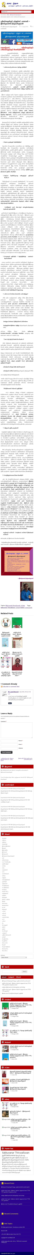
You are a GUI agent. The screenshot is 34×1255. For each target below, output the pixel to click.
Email (20, 744)
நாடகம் (3, 907)
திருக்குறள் (4, 897)
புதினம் (3, 927)
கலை (3, 872)
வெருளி (3, 945)
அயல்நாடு (4, 838)
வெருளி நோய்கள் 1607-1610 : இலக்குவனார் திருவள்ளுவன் (13, 806)
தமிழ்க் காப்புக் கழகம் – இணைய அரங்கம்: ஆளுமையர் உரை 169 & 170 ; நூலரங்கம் (21, 1055)
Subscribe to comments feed (11, 686)
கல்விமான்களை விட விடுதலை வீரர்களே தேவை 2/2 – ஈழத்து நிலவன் (7, 759)
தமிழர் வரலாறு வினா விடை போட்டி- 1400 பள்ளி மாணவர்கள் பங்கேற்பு (14, 1241)
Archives (3, 955)
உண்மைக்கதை (5, 860)
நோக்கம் (3, 1230)
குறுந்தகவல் (4, 883)
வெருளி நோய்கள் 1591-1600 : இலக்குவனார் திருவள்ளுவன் (13, 824)
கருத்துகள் (11, 977)
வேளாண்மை (5, 950)
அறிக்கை (4, 840)
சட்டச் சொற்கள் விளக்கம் (13, 1168)
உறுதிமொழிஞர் (5, 864)
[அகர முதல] (17, 7)
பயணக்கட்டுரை (5, 917)
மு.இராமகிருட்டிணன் (6, 935)
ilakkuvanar (10, 1155)
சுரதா (24, 1170)
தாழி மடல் (24, 1158)
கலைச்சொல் (5, 1170)
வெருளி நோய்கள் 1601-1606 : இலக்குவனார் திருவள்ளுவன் (13, 815)
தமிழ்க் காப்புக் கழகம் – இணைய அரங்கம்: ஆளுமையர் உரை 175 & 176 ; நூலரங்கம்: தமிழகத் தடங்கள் (16, 984)
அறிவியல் (4, 842)
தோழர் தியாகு (12, 1170)
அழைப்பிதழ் (4, 844)
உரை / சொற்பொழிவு (6, 862)
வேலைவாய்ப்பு (5, 948)
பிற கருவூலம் (5, 925)
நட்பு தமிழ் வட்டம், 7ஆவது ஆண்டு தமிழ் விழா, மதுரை (6, 673)
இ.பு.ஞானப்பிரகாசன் (13, 691)
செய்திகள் (4, 889)
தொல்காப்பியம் (5, 905)
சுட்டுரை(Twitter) (20, 607)
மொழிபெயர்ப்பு (5, 939)
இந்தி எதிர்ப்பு (5, 850)
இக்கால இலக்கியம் (6, 846)
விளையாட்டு (4, 943)
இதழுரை (4, 848)
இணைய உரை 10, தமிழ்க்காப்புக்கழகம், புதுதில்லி (17, 654)
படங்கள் (4, 911)
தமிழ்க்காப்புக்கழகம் (7, 1166)
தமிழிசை (4, 895)
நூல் (4, 1155)
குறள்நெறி (4, 881)
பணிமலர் (4, 913)
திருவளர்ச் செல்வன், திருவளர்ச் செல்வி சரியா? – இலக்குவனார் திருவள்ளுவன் (17, 675)
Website (21, 748)
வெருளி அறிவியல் (6, 946)
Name (20, 740)
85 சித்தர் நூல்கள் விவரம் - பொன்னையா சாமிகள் (11, 1227)
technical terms (25, 1168)
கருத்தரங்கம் (5, 870)
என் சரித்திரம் (19, 1170)
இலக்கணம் (4, 852)
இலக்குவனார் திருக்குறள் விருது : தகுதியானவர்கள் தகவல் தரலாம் (16, 981)
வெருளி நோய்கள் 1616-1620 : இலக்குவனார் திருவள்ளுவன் (13, 788)
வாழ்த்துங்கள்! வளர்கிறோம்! (7, 1237)
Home (8, 14)
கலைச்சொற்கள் (5, 873)
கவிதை (3, 875)
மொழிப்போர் (4, 941)
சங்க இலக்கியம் (5, 885)
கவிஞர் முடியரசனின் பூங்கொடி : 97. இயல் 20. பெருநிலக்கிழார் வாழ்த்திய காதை (21, 1136)
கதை (3, 868)
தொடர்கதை (4, 903)
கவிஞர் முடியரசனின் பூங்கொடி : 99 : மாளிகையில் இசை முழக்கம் (21, 1119)
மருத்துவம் (4, 933)
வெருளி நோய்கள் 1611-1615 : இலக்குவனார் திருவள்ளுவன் (13, 797)
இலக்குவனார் (5, 854)
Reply (10, 703)
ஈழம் (3, 858)
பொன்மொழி (4, 931)
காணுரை (4, 877)
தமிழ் (11, 1162)
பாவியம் (3, 921)
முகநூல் (4, 937)
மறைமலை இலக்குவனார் (20, 1164)
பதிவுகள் (4, 977)
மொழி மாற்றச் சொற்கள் (19, 1166)
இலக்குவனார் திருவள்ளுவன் (15, 14)
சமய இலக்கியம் (5, 887)
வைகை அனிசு (24, 1160)
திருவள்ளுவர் (6, 1162)
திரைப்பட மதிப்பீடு (6, 899)
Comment (3, 721)
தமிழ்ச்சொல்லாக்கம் (18, 1162)
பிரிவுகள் (18, 977)
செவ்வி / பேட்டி (5, 891)
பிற (2, 923)
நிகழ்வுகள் (4, 909)
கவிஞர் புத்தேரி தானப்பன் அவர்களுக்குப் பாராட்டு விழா (13, 987)
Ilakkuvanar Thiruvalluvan (8, 607)
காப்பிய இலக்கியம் (6, 879)
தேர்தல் (3, 901)
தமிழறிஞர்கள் (5, 893)
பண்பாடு (4, 915)
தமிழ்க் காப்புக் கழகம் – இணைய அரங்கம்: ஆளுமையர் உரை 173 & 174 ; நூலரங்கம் (21, 1022)
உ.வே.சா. (28, 1166)
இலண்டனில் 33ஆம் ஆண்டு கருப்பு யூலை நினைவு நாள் (25, 759)
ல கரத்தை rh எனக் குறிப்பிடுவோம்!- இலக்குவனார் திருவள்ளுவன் (20, 1080)
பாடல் (3, 919)
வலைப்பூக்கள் (28, 607)
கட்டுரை (23, 605)
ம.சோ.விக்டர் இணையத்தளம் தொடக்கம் (10, 1234)
